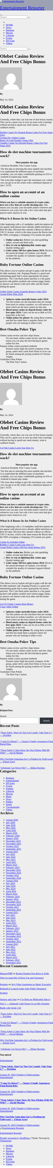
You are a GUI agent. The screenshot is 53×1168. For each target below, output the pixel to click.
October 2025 (12, 846)
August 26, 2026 (8, 1075)
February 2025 (13, 867)
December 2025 (13, 841)
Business (10, 30)
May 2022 (10, 952)
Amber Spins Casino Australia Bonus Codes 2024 (23, 291)
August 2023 (12, 912)
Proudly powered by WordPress (15, 1138)
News (8, 27)
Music (9, 796)
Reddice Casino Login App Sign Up (17, 544)
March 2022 (11, 957)
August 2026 (12, 820)
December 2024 (13, 870)
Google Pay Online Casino (12, 137)
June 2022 (10, 949)
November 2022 (13, 936)
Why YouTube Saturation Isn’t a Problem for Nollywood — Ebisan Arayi (22, 1118)
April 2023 (11, 923)
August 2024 (12, 880)
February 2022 (13, 960)
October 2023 (12, 907)
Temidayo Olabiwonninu (27, 1075)
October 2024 (12, 875)
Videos (9, 43)
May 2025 (10, 859)
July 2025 (10, 854)
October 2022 (12, 939)
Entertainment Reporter (22, 7)
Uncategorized (12, 807)
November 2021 (13, 962)
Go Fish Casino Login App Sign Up (17, 448)
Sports (9, 804)
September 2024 (13, 878)
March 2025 (11, 865)
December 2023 (13, 902)
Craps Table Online (9, 606)
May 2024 (10, 888)
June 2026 (10, 825)
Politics (9, 802)
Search (3, 716)
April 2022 (11, 954)
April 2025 (11, 862)
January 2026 (12, 838)
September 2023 (13, 910)
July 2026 (10, 822)
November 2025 (13, 843)
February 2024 (13, 896)
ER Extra (10, 41)
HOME (9, 25)
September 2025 (13, 849)
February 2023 (13, 928)
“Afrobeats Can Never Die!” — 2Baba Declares (22, 768)
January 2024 (12, 899)
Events (9, 38)
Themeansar (5, 1140)
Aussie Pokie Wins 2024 (11, 294)
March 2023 (11, 925)
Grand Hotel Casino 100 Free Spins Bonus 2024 (22, 547)
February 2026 (13, 835)
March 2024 (11, 894)
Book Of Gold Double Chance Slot (16, 140)
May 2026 (10, 828)
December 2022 (13, 933)
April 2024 (11, 891)
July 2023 (10, 915)
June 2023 (10, 917)
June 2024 (10, 886)
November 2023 (13, 904)
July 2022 (10, 947)
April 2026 (11, 830)
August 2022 (12, 944)
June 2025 (10, 857)
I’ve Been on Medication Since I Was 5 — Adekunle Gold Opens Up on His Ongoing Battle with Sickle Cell (25, 1003)
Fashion (9, 788)
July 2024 (10, 883)
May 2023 (10, 920)
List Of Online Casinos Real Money (17, 604)
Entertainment (12, 780)
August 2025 (12, 851)
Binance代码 (6, 973)
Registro (4, 984)
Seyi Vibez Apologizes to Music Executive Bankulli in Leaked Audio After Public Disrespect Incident (25, 988)
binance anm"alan (8, 999)
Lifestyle (10, 35)
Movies (9, 33)
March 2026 (11, 833)
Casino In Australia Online (12, 542)
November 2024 (13, 873)
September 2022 (13, 941)
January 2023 (12, 931)
